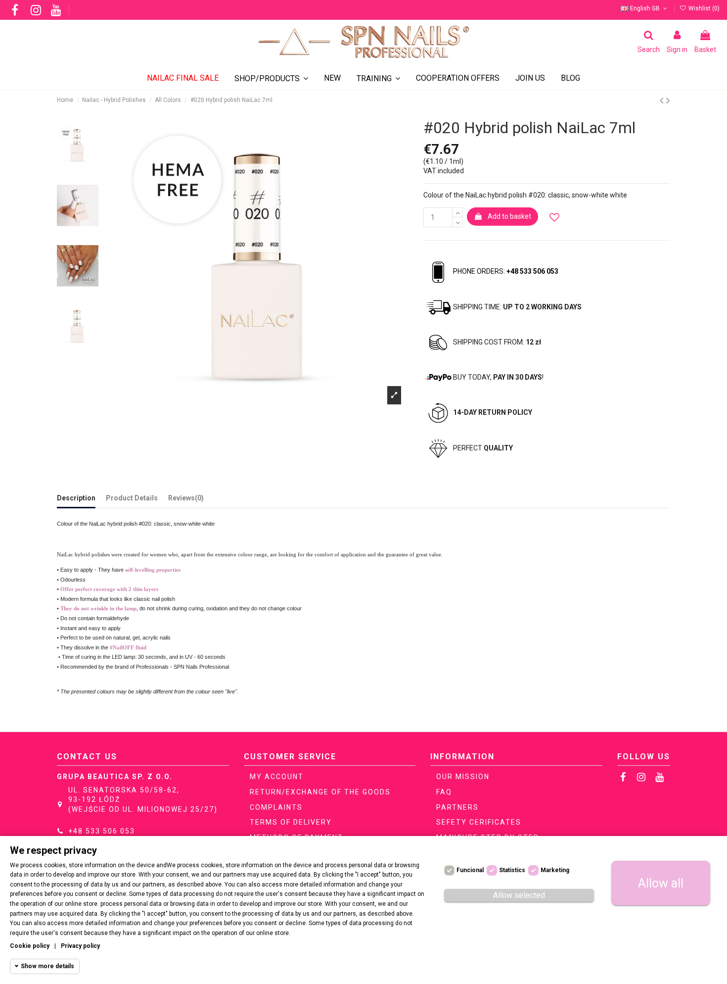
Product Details (132, 498)
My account (277, 777)
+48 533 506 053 (101, 831)
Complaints (276, 807)
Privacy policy (80, 945)
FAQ (444, 792)
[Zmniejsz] (457, 222)
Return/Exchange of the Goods (320, 792)
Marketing (555, 870)
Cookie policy (29, 945)
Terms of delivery (291, 822)
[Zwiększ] (457, 212)
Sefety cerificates (478, 822)
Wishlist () (703, 8)
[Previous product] (663, 100)
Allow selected (519, 895)
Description (76, 498)
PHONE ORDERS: (505, 271)
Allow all (660, 883)
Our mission (463, 777)
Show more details (47, 966)
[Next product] (668, 100)
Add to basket (509, 216)
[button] (378, 78)
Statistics (512, 870)
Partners (457, 807)
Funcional (470, 870)
